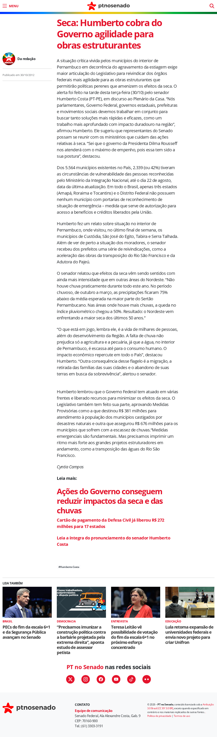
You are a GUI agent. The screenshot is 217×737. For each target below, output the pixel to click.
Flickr (146, 679)
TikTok (131, 679)
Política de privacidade (159, 716)
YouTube (116, 679)
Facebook (101, 679)
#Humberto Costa (68, 567)
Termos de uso (182, 716)
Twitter (70, 679)
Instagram (85, 679)
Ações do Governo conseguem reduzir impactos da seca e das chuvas (110, 501)
